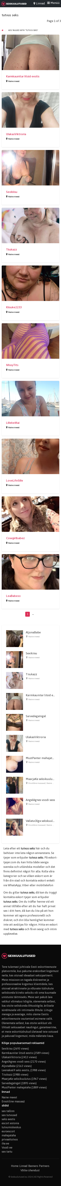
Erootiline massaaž (37, 783)
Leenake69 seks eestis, (16, 1070)
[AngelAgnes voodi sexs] (14, 806)
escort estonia (10, 1123)
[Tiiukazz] (14, 680)
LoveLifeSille (14, 480)
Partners (44, 1165)
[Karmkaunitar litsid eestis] (14, 701)
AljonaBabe (33, 632)
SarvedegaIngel (36, 716)
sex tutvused (9, 1115)
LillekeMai (12, 422)
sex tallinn (8, 1111)
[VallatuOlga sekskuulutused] (14, 827)
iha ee (5, 1143)
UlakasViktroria (16, 134)
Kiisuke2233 (14, 307)
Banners (33, 1165)
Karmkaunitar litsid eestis (22, 76)
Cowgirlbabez (15, 538)
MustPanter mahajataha (41, 758)
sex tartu (7, 1151)
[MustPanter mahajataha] (14, 764)
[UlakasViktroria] (14, 743)
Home (14, 1165)
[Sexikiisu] (14, 659)
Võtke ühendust (30, 1170)
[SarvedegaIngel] (14, 722)
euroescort (8, 1131)
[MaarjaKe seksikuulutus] (14, 785)
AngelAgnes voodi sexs (40, 800)
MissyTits (12, 365)
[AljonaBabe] (14, 638)
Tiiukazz (11, 249)
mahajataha (9, 1135)
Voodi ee (7, 1147)
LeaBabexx (13, 596)
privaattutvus (10, 1139)
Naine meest (13, 81)
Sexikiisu (11, 192)
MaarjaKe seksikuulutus (41, 779)
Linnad (23, 1165)
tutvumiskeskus (11, 1127)
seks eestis (8, 1119)
